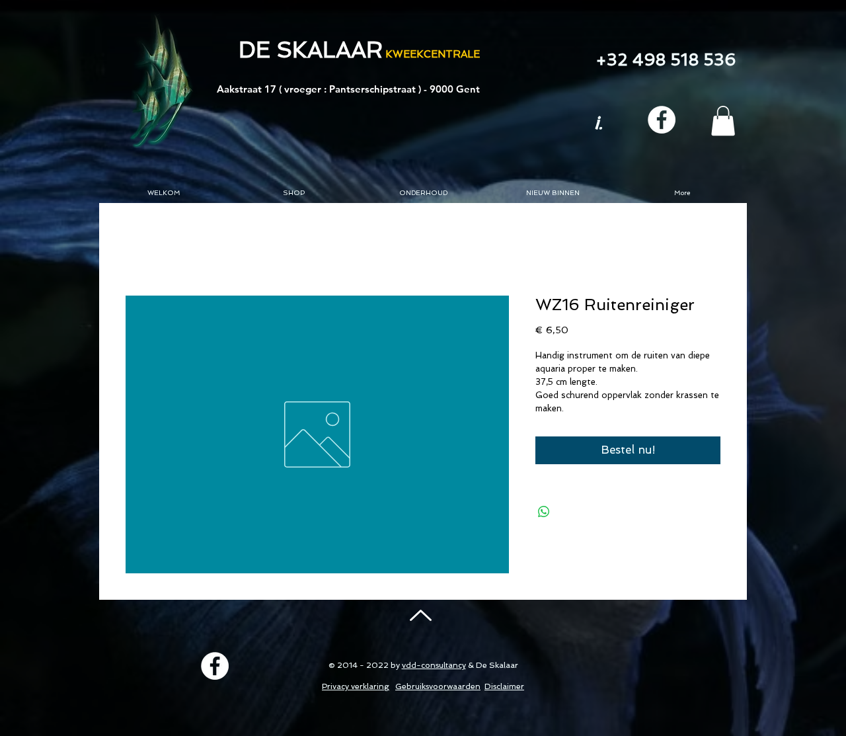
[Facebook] (661, 120)
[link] (723, 121)
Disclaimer (504, 686)
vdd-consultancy (434, 665)
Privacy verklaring (355, 686)
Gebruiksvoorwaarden (438, 686)
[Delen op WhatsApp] (544, 512)
